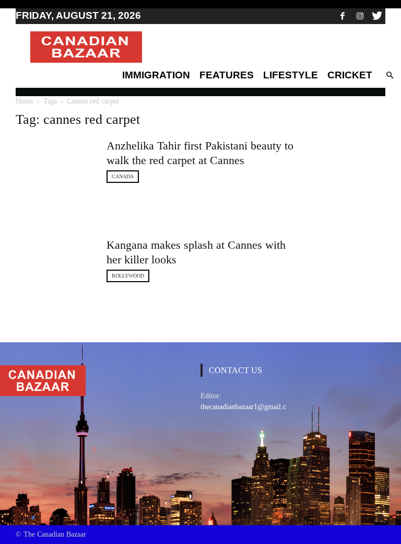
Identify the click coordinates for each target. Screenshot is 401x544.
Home (24, 101)
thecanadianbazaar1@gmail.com (248, 407)
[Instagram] (360, 15)
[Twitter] (377, 15)
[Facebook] (342, 15)
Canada (123, 176)
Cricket (349, 75)
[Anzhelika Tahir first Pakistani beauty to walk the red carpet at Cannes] (55, 164)
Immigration (156, 75)
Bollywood (128, 276)
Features (226, 75)
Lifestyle (290, 75)
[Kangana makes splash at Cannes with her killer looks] (55, 260)
